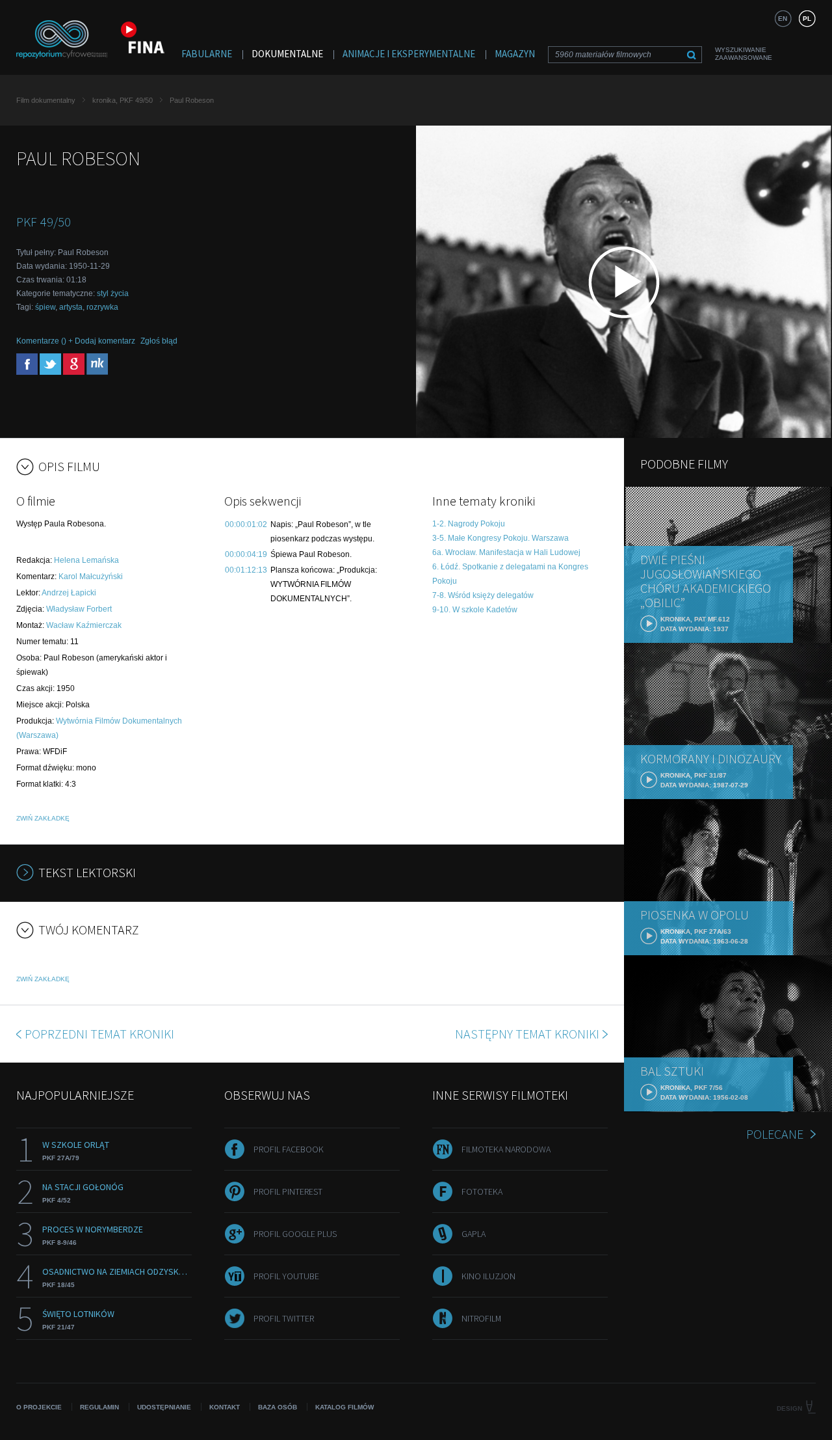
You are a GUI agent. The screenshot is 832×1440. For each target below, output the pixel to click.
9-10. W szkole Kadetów (474, 609)
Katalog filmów (344, 1407)
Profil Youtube (286, 1276)
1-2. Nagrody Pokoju (468, 523)
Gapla (474, 1234)
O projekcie (39, 1407)
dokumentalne (287, 54)
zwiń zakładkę (43, 818)
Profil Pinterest (288, 1191)
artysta (71, 307)
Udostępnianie (164, 1407)
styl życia (113, 293)
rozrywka (102, 307)
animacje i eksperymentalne (409, 54)
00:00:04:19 (246, 554)
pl (807, 18)
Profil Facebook (289, 1149)
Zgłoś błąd (158, 341)
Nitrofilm (481, 1318)
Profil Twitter (284, 1318)
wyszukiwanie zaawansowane (743, 53)
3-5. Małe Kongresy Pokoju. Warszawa (500, 538)
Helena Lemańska (86, 560)
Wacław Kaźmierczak (84, 625)
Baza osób (277, 1407)
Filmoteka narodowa (506, 1149)
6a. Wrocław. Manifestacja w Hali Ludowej (506, 552)
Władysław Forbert (79, 609)
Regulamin (99, 1407)
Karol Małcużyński (90, 576)
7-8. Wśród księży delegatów (483, 595)
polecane (774, 1134)
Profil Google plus (295, 1234)
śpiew (45, 307)
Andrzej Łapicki (69, 592)
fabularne (206, 54)
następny (527, 1034)
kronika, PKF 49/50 (122, 100)
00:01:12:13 (246, 570)
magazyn (515, 54)
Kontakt (224, 1407)
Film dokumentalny (45, 100)
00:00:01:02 (246, 524)
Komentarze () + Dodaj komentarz (75, 341)
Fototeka (482, 1191)
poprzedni (99, 1034)
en (782, 18)
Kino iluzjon (488, 1276)
